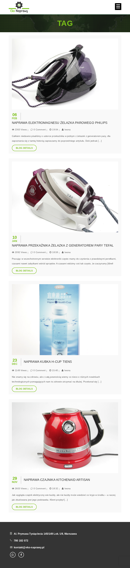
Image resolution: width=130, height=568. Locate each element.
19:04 (55, 129)
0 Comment (40, 129)
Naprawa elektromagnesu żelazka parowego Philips (59, 122)
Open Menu (118, 6)
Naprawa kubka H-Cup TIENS (48, 361)
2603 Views (21, 488)
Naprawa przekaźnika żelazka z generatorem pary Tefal (63, 245)
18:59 (55, 252)
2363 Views (21, 129)
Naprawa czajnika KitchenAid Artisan (57, 479)
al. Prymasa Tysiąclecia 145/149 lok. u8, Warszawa (45, 533)
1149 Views (21, 370)
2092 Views (21, 252)
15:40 (55, 370)
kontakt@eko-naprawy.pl (29, 547)
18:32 (55, 488)
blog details (24, 148)
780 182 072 (21, 540)
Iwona (68, 129)
